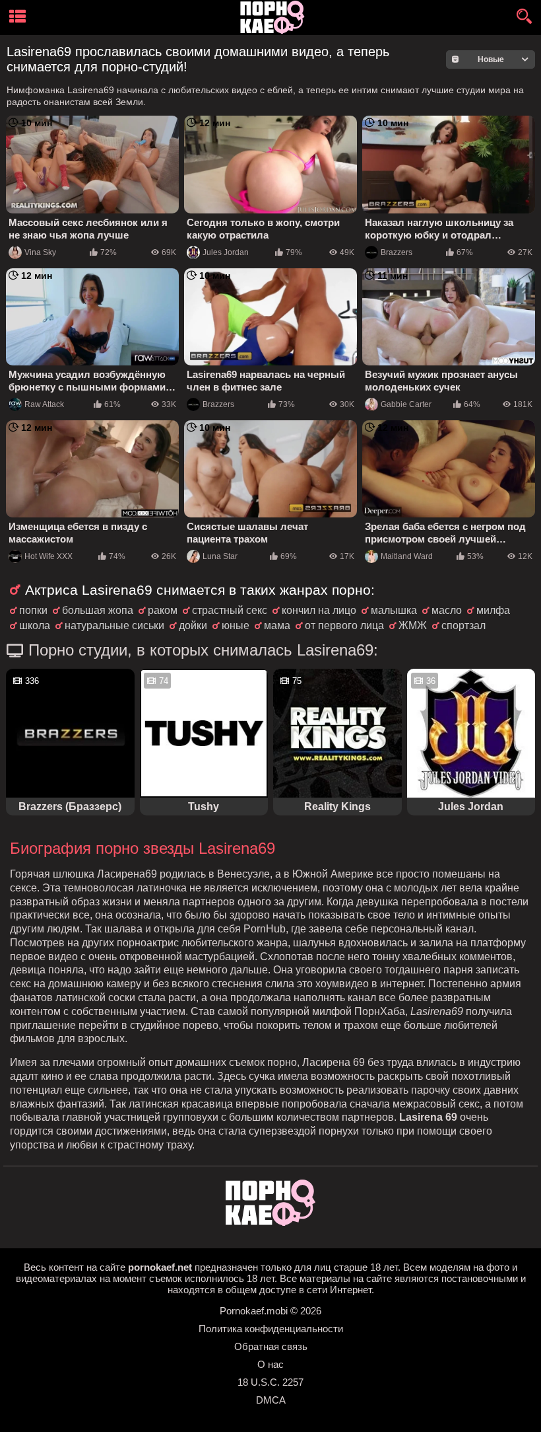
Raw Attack (44, 404)
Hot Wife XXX (48, 556)
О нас (270, 1364)
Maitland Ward (407, 556)
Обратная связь (270, 1346)
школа (34, 625)
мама (277, 625)
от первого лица (344, 625)
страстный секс (229, 610)
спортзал (463, 625)
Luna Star (220, 556)
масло (446, 610)
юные (235, 625)
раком (162, 610)
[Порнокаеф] (274, 18)
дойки (193, 625)
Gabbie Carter (406, 404)
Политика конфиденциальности (271, 1328)
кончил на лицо (319, 610)
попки (33, 610)
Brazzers (396, 252)
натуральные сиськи (114, 625)
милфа (493, 610)
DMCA (271, 1400)
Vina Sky (40, 252)
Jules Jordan (226, 252)
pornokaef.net (160, 1267)
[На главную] (270, 1222)
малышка (394, 610)
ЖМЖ (412, 625)
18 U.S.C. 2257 (270, 1382)
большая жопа (97, 610)
